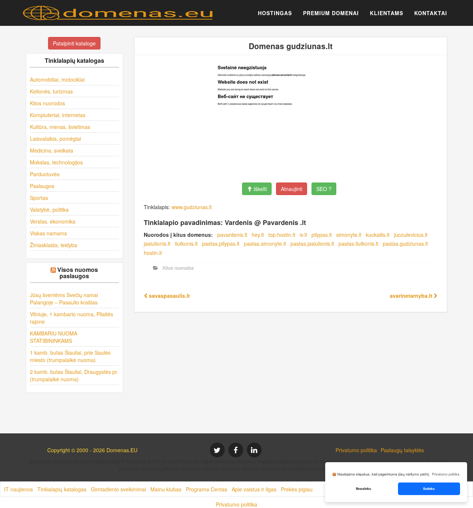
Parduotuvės (44, 174)
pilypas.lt (322, 234)
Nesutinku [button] (363, 488)
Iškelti (259, 188)
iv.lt (303, 234)
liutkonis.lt (186, 243)
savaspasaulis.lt (168, 295)
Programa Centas (206, 489)
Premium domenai (331, 13)
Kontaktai (430, 13)
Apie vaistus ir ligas (254, 489)
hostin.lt (153, 252)
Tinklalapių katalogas (61, 489)
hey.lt (258, 234)
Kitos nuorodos (47, 103)
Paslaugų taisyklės (402, 450)
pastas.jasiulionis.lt (312, 243)
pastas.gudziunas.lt (405, 243)
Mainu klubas (165, 489)
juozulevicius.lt (411, 234)
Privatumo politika (356, 450)
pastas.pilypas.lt (220, 243)
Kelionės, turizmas (51, 91)
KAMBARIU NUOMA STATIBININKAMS (53, 337)
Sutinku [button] (429, 488)
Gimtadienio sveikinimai (118, 489)
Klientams (386, 13)
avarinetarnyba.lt (412, 295)
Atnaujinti (291, 188)
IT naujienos (18, 489)
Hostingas (275, 13)
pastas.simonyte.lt (265, 243)
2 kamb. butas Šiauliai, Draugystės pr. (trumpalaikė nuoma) (74, 375)
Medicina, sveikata (51, 150)
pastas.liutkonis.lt (358, 243)
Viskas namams (48, 233)
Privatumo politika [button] (445, 474)
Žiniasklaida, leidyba (53, 245)
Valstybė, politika (49, 209)
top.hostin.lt (281, 234)
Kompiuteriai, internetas (57, 115)
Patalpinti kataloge (74, 43)
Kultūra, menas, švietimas (60, 126)
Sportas (39, 197)
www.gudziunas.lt (191, 207)
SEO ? (323, 188)
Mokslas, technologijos (56, 162)
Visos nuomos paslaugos (77, 272)
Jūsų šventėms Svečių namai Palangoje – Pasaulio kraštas (64, 298)
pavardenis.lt (232, 234)
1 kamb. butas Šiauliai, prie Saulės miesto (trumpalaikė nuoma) (70, 356)
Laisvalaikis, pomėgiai (55, 138)
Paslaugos (42, 186)
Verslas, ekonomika (52, 221)
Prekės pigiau (297, 489)
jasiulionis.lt (157, 243)
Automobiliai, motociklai (57, 79)
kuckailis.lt (377, 234)
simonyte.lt (348, 234)
